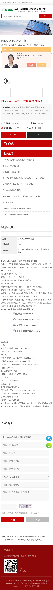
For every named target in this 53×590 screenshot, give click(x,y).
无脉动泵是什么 (9, 202)
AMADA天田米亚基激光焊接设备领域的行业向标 (21, 196)
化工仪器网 (35, 586)
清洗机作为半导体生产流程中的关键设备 (18, 184)
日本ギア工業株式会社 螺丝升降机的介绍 (18, 160)
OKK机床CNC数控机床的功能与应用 (17, 208)
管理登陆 (44, 583)
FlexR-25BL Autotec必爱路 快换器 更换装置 (25, 540)
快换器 (36, 45)
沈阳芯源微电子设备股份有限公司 (16, 215)
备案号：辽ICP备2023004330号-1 (27, 583)
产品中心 (12, 45)
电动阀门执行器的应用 (11, 166)
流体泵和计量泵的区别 (11, 172)
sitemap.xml (17, 586)
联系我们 (40, 135)
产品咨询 (13, 135)
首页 (6, 45)
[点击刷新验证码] (25, 506)
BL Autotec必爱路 (25, 45)
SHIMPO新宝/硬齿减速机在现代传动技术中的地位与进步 (24, 178)
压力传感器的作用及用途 (12, 190)
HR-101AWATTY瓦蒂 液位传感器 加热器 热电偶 (26, 537)
